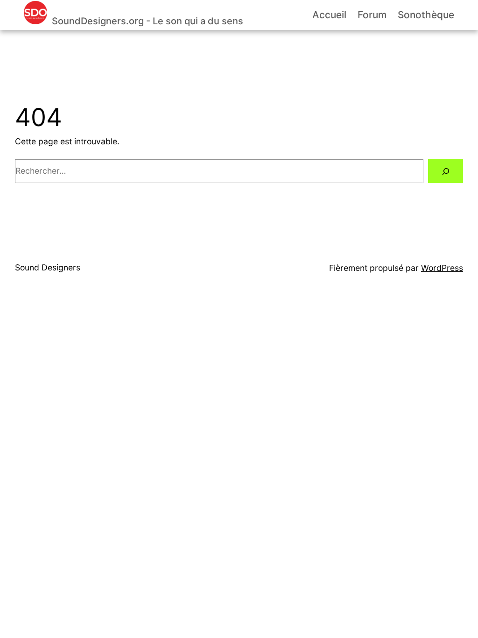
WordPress (442, 268)
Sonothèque (426, 15)
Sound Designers (47, 267)
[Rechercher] (445, 171)
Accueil (329, 15)
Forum (372, 15)
